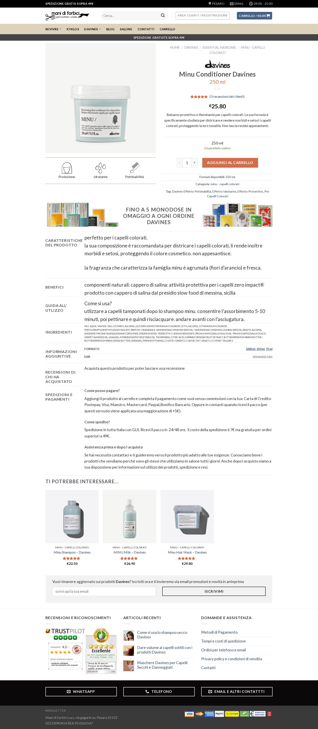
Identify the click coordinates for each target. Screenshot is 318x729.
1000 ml (250, 349)
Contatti (146, 29)
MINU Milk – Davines (130, 552)
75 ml (269, 349)
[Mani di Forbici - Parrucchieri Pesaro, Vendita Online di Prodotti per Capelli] (69, 16)
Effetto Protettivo (250, 191)
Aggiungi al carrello (230, 162)
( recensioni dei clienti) (227, 96)
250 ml (261, 349)
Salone (126, 29)
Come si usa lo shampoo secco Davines (162, 634)
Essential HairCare (219, 47)
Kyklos (73, 29)
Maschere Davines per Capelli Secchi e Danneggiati (162, 665)
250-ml (230, 177)
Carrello (167, 29)
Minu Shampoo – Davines (72, 552)
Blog (110, 29)
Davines (91, 29)
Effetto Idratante (224, 191)
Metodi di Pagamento (219, 632)
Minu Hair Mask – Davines (187, 552)
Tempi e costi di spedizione (223, 641)
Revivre (51, 29)
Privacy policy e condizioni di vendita (231, 659)
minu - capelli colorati (225, 184)
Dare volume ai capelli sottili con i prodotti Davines (164, 649)
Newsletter (55, 710)
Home (175, 47)
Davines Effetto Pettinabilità (191, 191)
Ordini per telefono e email (223, 650)
